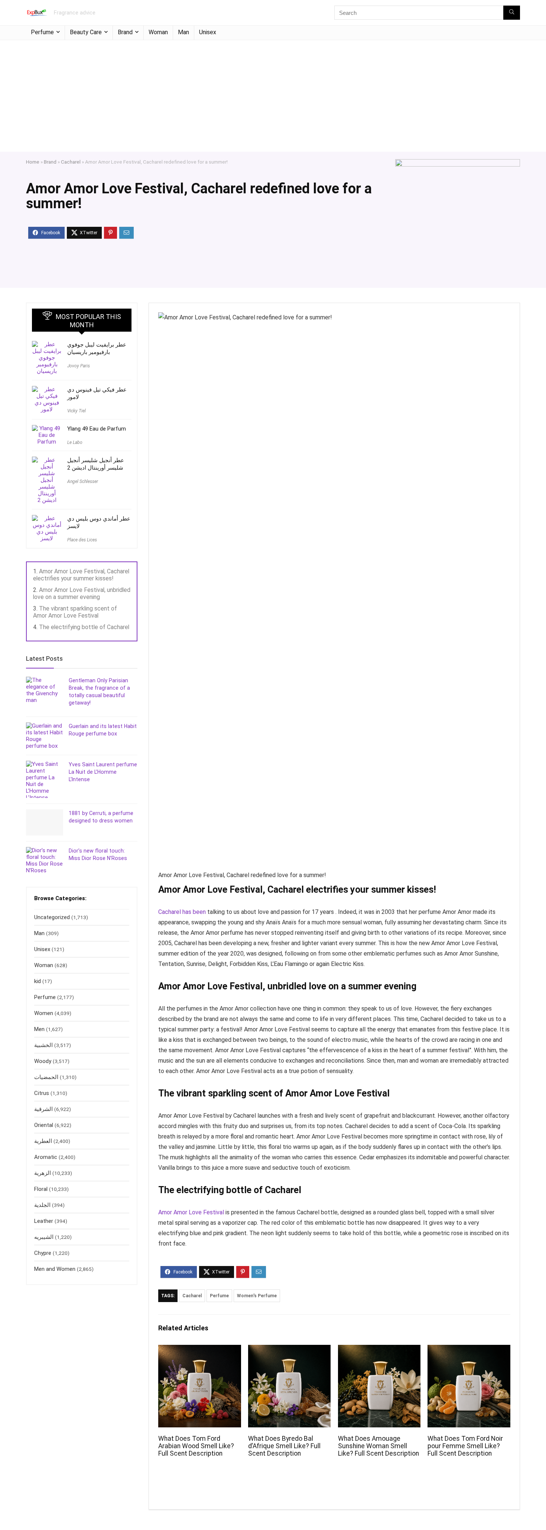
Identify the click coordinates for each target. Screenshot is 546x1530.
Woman (158, 32)
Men (39, 1029)
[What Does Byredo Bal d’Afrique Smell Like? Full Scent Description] (289, 1349)
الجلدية (42, 1205)
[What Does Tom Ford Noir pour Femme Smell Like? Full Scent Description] (469, 1349)
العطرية (43, 1141)
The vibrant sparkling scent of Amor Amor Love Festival (75, 612)
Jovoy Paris (78, 365)
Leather (43, 1221)
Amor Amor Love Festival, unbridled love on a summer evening (81, 593)
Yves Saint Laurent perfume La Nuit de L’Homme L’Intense (103, 771)
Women (43, 1013)
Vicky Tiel (76, 410)
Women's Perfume (257, 1295)
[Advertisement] (273, 96)
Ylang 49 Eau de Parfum (96, 428)
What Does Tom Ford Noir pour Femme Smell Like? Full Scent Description (465, 1446)
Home (32, 162)
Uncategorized (52, 917)
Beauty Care (86, 32)
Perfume (42, 32)
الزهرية (42, 1173)
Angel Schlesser (82, 481)
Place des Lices (82, 539)
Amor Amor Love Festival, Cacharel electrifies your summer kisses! (81, 575)
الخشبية (43, 1045)
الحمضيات (46, 1077)
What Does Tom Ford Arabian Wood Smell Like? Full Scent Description (196, 1446)
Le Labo (74, 442)
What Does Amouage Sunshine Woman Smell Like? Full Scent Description (378, 1446)
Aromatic (45, 1157)
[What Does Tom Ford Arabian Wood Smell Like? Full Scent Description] (199, 1349)
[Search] (511, 13)
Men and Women (54, 1269)
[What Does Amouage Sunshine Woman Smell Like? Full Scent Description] (379, 1349)
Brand (125, 32)
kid (37, 981)
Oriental (43, 1125)
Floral (41, 1189)
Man (183, 32)
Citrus (41, 1093)
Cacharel (71, 162)
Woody (42, 1061)
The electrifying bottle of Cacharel (84, 627)
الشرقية (43, 1109)
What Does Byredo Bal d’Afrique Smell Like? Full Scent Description (284, 1446)
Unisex (207, 32)
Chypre (42, 1253)
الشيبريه (43, 1237)
